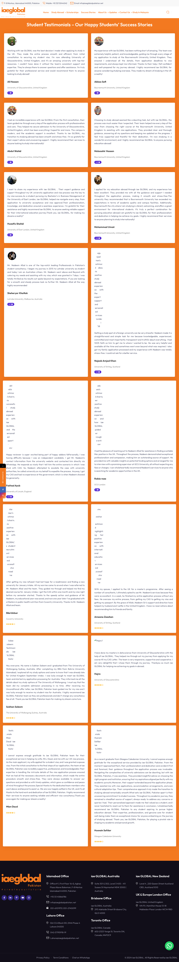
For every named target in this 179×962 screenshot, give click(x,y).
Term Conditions (61, 957)
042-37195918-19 (58, 932)
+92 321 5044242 (59, 3)
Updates (113, 12)
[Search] (168, 12)
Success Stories (88, 12)
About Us (102, 12)
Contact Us (125, 12)
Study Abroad (57, 12)
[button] (175, 12)
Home (46, 12)
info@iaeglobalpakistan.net (91, 3)
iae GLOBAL (171, 957)
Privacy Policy (43, 957)
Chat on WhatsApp (81, 957)
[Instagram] (3, 495)
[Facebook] (3, 490)
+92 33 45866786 (58, 896)
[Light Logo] (13, 12)
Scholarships (72, 12)
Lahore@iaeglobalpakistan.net (64, 938)
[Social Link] (4, 897)
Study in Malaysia (141, 12)
